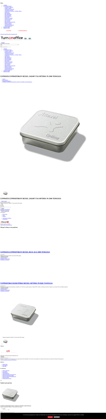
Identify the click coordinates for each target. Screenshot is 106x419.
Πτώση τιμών (5, 364)
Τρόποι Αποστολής (6, 370)
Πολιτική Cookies (6, 377)
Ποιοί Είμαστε (5, 372)
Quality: (4, 408)
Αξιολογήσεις (5, 219)
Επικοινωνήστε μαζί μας (7, 378)
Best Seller (4, 366)
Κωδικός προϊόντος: (4, 202)
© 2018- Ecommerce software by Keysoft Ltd (8, 359)
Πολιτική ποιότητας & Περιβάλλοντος (9, 376)
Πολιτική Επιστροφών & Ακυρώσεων (9, 374)
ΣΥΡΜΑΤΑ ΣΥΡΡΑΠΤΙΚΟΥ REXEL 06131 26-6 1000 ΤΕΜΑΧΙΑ (25, 252)
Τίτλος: (2, 411)
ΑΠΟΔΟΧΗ (50, 417)
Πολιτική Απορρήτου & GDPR (8, 375)
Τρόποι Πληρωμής (6, 373)
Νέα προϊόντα (5, 365)
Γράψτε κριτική (4, 201)
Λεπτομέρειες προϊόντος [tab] (7, 218)
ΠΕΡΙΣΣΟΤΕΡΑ (57, 417)
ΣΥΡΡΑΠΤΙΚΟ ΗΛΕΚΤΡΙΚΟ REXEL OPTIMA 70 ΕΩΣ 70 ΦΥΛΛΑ (26, 283)
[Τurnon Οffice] (8, 354)
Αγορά (2, 208)
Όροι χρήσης (5, 371)
